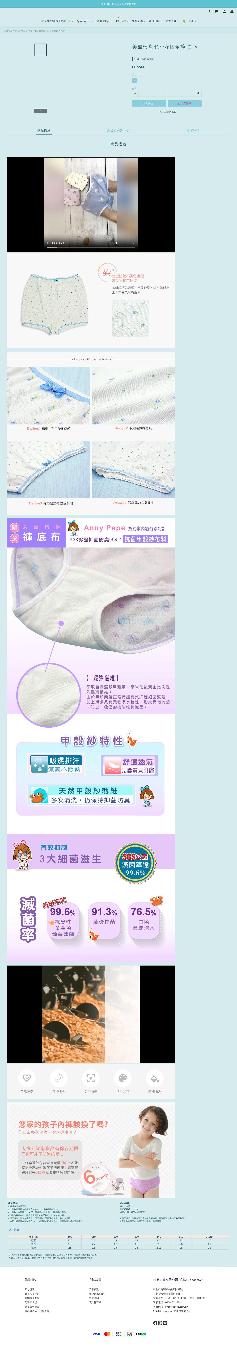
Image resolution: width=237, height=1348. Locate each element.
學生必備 (137, 21)
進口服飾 (120, 21)
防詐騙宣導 (95, 1302)
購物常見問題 (32, 1297)
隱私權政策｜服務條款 (37, 1310)
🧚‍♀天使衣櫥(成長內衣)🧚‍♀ (56, 21)
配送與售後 (31, 1302)
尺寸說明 (14, 1229)
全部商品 (7, 30)
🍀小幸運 (188, 21)
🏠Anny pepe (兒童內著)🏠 (93, 21)
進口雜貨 (154, 21)
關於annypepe (97, 1293)
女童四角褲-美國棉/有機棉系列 (49, 30)
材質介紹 (94, 1297)
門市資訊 (94, 1289)
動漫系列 (171, 21)
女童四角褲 (26, 30)
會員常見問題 (32, 1293)
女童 (16, 30)
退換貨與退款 (32, 1306)
